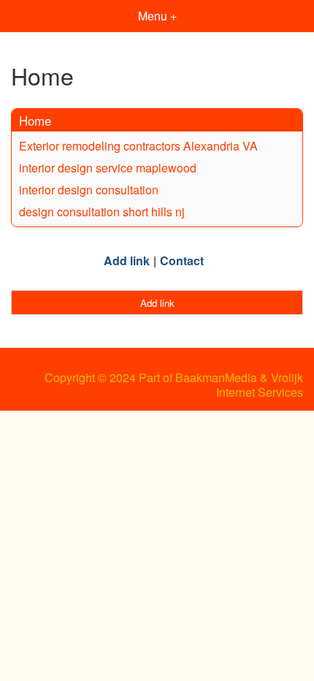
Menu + (157, 15)
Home (35, 120)
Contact (182, 260)
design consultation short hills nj (102, 211)
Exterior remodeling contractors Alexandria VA (138, 145)
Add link (127, 260)
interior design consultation (88, 189)
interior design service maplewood (107, 167)
